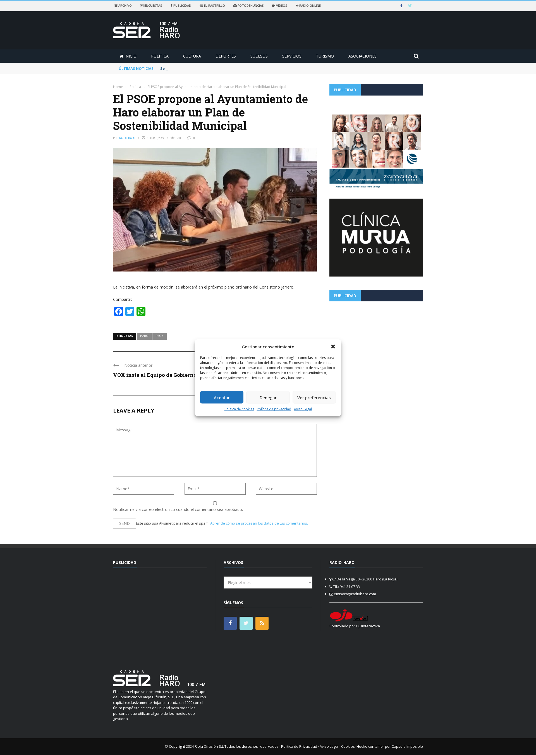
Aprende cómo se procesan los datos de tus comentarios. (259, 523)
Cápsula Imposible (407, 746)
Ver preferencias (314, 397)
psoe (159, 336)
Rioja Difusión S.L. (209, 746)
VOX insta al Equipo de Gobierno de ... (160, 374)
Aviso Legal (303, 409)
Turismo (325, 56)
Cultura (192, 56)
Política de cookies (239, 409)
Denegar (268, 397)
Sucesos (259, 56)
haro (144, 336)
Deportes (226, 56)
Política (160, 56)
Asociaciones (362, 56)
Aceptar (222, 397)
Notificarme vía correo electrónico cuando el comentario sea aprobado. (178, 509)
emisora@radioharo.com (355, 593)
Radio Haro (127, 138)
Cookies (348, 746)
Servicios (292, 56)
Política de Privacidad (299, 746)
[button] (333, 346)
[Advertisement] (376, 345)
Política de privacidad (274, 409)
